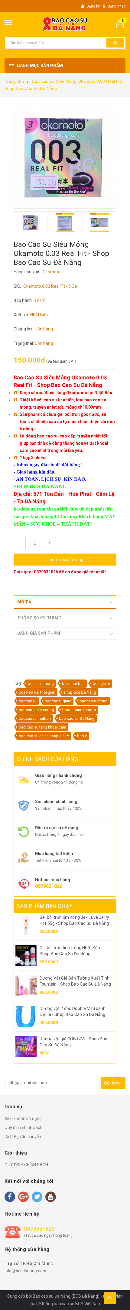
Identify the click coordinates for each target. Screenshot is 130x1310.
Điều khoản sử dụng (23, 1118)
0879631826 (46, 571)
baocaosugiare (58, 701)
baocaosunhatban (35, 718)
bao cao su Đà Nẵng (77, 718)
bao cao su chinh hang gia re (44, 736)
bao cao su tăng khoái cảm (42, 727)
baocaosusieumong (36, 709)
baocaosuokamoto (79, 709)
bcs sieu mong (41, 683)
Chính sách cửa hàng (47, 759)
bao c (82, 736)
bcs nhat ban (73, 683)
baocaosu (28, 701)
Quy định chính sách (23, 1127)
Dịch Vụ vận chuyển (23, 1136)
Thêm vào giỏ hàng (65, 559)
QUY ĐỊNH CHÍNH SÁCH (26, 1164)
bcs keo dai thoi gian (37, 692)
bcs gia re (101, 683)
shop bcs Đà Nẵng (79, 692)
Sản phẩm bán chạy (45, 906)
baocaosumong (94, 701)
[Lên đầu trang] (110, 1298)
